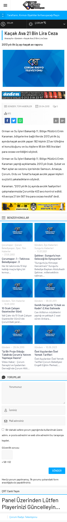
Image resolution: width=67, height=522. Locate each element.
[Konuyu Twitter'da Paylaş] (13, 120)
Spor (18, 248)
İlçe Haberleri (51, 244)
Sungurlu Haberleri (44, 248)
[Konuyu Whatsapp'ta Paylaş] (20, 120)
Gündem (18, 38)
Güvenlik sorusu (10, 447)
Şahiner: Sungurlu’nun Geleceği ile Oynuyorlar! (48, 257)
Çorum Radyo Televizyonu (23, 516)
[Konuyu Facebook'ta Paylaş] (7, 120)
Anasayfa (8, 38)
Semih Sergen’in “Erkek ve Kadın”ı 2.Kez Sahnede (49, 306)
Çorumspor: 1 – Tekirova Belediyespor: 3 (15, 260)
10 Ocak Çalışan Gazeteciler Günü (12, 310)
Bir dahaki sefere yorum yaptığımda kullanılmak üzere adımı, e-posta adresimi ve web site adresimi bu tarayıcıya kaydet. (33, 435)
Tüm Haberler (24, 106)
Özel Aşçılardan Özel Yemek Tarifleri (46, 353)
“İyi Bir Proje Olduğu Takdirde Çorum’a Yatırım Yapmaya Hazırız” (16, 354)
